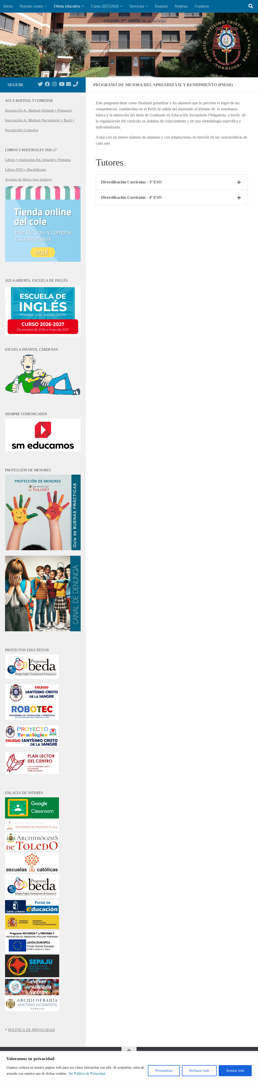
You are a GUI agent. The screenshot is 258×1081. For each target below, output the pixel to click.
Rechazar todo (199, 1070)
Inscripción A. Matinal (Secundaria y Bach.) (39, 120)
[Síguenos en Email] (68, 84)
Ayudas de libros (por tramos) (28, 179)
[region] (129, 1066)
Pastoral (161, 6)
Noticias (181, 6)
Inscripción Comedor (21, 130)
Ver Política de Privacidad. (87, 1073)
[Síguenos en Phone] (75, 84)
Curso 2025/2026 (105, 6)
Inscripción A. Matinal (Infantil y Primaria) (38, 110)
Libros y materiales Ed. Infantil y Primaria (38, 160)
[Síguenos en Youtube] (61, 84)
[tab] (172, 182)
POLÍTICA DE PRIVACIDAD (31, 1030)
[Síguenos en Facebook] (47, 84)
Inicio (8, 6)
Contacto (202, 6)
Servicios (137, 6)
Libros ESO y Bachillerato (25, 170)
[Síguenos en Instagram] (54, 84)
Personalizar (164, 1070)
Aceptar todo (235, 1070)
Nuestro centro (31, 6)
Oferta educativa (67, 6)
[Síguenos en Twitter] (40, 84)
